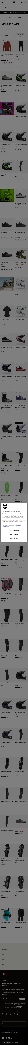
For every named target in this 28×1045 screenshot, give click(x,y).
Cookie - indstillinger (14, 530)
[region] (14, 522)
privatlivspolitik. (6, 526)
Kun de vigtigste (14, 534)
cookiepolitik (17, 525)
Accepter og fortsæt (14, 538)
